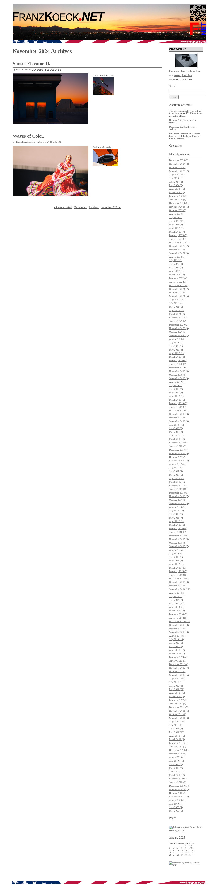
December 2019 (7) (178, 367)
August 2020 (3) (177, 339)
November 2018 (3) (179, 414)
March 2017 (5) (177, 482)
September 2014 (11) (179, 589)
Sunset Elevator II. (31, 63)
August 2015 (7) (177, 550)
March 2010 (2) (177, 775)
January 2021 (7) (177, 321)
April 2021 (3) (176, 310)
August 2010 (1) (177, 757)
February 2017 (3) (178, 485)
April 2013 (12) (177, 650)
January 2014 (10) (178, 618)
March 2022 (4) (177, 274)
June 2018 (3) (176, 428)
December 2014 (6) (178, 578)
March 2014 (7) (177, 610)
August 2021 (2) (177, 299)
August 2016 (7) (177, 507)
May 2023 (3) (176, 224)
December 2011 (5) (178, 707)
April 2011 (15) (177, 735)
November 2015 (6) (179, 539)
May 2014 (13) (176, 603)
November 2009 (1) (179, 789)
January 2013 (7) (177, 660)
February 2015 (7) (178, 571)
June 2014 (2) (176, 600)
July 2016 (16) (176, 510)
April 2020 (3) (176, 353)
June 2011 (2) (176, 728)
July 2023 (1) (175, 217)
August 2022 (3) (177, 256)
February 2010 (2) (178, 778)
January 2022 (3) (177, 282)
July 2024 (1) (175, 178)
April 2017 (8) (176, 478)
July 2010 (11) (176, 761)
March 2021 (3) (177, 314)
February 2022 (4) (178, 278)
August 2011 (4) (177, 721)
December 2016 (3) (178, 492)
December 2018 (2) (178, 410)
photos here (183, 75)
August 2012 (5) (177, 678)
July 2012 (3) (175, 682)
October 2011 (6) (177, 714)
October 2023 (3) (177, 210)
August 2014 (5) (177, 593)
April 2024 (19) (177, 189)
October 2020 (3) (177, 332)
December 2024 (177, 127)
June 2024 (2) (176, 181)
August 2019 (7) (177, 382)
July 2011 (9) (175, 725)
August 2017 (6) (177, 464)
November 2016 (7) (179, 496)
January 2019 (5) (177, 407)
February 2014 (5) (178, 614)
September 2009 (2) (179, 796)
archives (193, 136)
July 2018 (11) (176, 424)
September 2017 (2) (179, 460)
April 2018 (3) (176, 435)
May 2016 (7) (176, 517)
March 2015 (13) (177, 567)
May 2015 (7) (176, 560)
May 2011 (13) (176, 732)
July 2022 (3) (175, 260)
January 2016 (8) (177, 532)
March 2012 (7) (177, 696)
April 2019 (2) (176, 396)
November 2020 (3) (179, 328)
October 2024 (176, 120)
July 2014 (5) (175, 596)
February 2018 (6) (178, 442)
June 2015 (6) (176, 557)
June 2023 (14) (176, 221)
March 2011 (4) (177, 739)
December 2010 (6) (178, 750)
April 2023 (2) (176, 228)
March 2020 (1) (177, 357)
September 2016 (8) (179, 503)
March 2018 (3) (177, 439)
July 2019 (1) (175, 385)
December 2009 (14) (179, 786)
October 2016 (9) (177, 500)
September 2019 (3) (179, 378)
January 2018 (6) (177, 446)
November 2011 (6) (179, 710)
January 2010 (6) (177, 782)
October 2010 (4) (177, 753)
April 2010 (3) (176, 771)
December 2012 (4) (178, 664)
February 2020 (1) (178, 360)
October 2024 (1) (177, 167)
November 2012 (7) (179, 668)
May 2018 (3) (176, 432)
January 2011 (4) (177, 746)
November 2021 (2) (179, 289)
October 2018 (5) (177, 417)
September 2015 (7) (179, 546)
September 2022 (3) (179, 253)
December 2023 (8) (178, 203)
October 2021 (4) (177, 292)
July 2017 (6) (175, 467)
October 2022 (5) (177, 249)
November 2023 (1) (179, 206)
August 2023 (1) (177, 214)
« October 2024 (63, 207)
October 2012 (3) (177, 671)
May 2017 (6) (176, 475)
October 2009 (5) (177, 793)
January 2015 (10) (178, 575)
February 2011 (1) (178, 743)
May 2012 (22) (176, 689)
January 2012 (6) (177, 703)
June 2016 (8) (176, 514)
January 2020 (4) (177, 364)
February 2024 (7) (178, 196)
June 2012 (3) (176, 685)
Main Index (80, 207)
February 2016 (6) (178, 528)
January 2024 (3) (177, 199)
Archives (94, 207)
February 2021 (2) (178, 317)
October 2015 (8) (177, 542)
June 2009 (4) (176, 807)
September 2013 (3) (179, 632)
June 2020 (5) (176, 346)
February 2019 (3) (178, 403)
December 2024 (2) (178, 160)
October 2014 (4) (177, 585)
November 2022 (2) (179, 246)
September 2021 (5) (179, 296)
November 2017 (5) (179, 453)
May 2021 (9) (176, 307)
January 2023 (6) (177, 239)
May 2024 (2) (176, 185)
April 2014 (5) (176, 607)
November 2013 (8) (179, 625)
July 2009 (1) (175, 803)
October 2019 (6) (177, 374)
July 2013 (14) (176, 639)
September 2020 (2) (179, 335)
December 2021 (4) (178, 285)
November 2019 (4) (179, 371)
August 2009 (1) (177, 800)
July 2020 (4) (175, 342)
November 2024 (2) (179, 164)
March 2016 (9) (177, 525)
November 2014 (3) (179, 582)
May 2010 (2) (176, 768)
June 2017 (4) (176, 471)
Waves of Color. (28, 136)
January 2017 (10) (178, 489)
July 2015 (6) (175, 553)
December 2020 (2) (178, 324)
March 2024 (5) (177, 192)
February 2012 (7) (178, 700)
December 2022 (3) (178, 242)
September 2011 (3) (179, 718)
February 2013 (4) (178, 657)
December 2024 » (111, 207)
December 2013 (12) (179, 621)
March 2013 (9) (177, 653)
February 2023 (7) (178, 235)
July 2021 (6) (175, 303)
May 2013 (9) (176, 646)
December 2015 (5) (178, 535)
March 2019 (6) (177, 399)
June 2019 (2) (176, 389)
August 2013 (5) (177, 635)
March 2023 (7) (177, 231)
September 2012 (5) (179, 675)
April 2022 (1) (176, 271)
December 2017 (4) (178, 450)
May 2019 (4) (176, 392)
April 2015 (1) (176, 564)
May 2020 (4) (176, 349)
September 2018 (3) (179, 421)
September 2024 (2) (179, 171)
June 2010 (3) (176, 764)
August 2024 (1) (177, 174)
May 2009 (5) (176, 811)
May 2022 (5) (176, 267)
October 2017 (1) (177, 457)
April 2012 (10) (177, 693)
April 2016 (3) (176, 521)
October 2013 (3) (177, 628)
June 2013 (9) (176, 643)
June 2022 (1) (176, 264)
